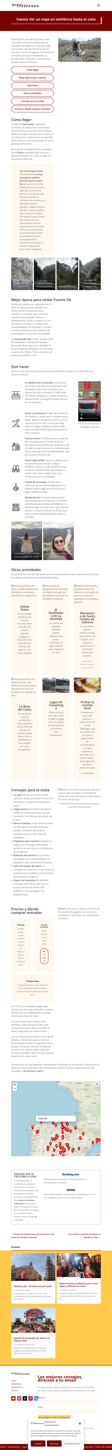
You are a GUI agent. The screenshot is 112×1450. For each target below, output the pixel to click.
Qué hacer (32, 85)
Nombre (42, 1397)
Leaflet (97, 1155)
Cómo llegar (32, 69)
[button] (80, 1423)
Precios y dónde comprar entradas (32, 108)
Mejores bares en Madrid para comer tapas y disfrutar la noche (78, 1285)
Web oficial (44, 956)
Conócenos (16, 1384)
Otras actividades (32, 93)
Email (41, 1407)
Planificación (29, 1344)
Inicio (13, 1380)
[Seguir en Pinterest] (30, 1398)
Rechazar (54, 1443)
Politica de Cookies (103, 1447)
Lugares (28, 1290)
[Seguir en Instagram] (19, 1398)
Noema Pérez (89, 773)
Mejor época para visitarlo (32, 77)
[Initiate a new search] (97, 1085)
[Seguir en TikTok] (25, 1398)
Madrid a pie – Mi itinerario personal (32, 1286)
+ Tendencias (19, 1290)
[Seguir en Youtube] (13, 1398)
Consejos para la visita (32, 101)
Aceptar (38, 1443)
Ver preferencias (72, 1443)
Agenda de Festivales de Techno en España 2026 (32, 1339)
